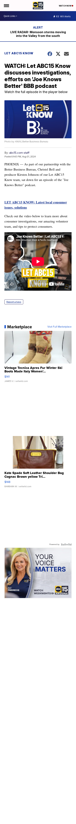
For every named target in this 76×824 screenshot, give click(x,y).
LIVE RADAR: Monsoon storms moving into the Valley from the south (38, 34)
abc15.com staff (19, 152)
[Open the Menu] (6, 5)
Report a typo (13, 301)
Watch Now (65, 6)
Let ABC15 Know (18, 53)
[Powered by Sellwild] (66, 544)
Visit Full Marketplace (59, 327)
